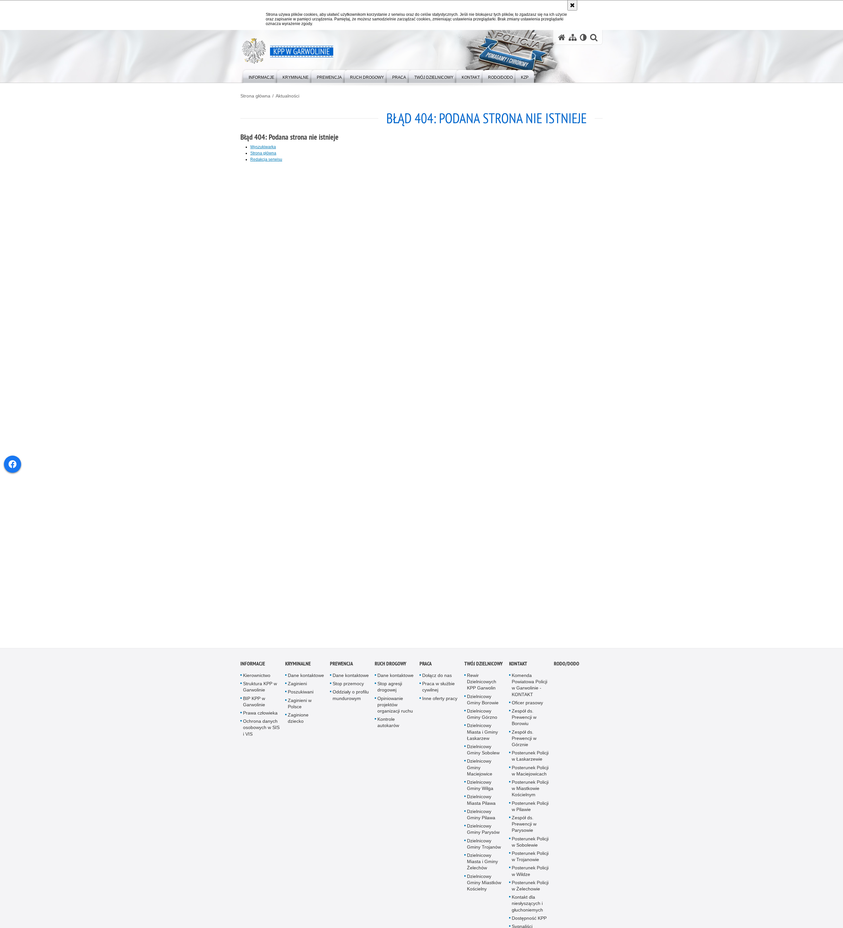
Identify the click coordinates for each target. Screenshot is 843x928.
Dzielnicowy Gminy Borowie (483, 701)
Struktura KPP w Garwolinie (260, 688)
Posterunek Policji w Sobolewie (530, 844)
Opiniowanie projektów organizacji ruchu (395, 707)
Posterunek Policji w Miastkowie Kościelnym (530, 790)
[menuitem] (261, 76)
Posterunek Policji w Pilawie (530, 808)
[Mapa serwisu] (573, 37)
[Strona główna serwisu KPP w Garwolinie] (561, 37)
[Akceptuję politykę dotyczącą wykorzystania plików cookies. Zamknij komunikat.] (572, 5)
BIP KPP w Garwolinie (254, 703)
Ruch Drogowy (390, 665)
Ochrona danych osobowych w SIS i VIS (261, 729)
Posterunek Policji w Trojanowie (530, 858)
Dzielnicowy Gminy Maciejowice (479, 769)
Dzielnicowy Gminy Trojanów (484, 846)
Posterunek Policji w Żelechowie (530, 887)
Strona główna (255, 95)
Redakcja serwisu (266, 159)
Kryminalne (298, 665)
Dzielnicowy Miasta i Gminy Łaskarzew (482, 734)
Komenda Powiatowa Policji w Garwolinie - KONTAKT (529, 687)
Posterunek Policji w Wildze (530, 873)
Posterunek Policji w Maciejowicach (530, 772)
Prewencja (341, 665)
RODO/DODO (566, 665)
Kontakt (518, 665)
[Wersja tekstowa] (583, 37)
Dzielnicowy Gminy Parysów (483, 831)
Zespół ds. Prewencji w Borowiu (524, 719)
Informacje (252, 665)
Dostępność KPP (529, 920)
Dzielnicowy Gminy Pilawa (481, 816)
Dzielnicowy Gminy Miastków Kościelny (484, 884)
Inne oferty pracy (439, 700)
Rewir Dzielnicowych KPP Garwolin (481, 683)
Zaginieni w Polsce (300, 705)
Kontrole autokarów (388, 724)
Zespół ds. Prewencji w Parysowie (524, 826)
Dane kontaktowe (306, 677)
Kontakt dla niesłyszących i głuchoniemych (527, 905)
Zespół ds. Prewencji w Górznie (524, 740)
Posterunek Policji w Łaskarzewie (530, 758)
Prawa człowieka (260, 714)
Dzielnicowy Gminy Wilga (480, 787)
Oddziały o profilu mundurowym (351, 697)
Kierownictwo (256, 677)
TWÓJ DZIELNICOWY (483, 665)
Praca (426, 665)
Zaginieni (297, 685)
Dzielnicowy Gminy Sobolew (483, 751)
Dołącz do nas (437, 677)
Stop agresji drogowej (389, 688)
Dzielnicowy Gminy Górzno (482, 716)
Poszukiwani (300, 694)
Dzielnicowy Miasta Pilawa (481, 802)
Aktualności (287, 95)
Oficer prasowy (527, 704)
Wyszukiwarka (263, 147)
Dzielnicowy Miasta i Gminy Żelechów (482, 863)
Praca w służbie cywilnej (438, 688)
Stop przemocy (348, 685)
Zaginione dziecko (298, 720)
